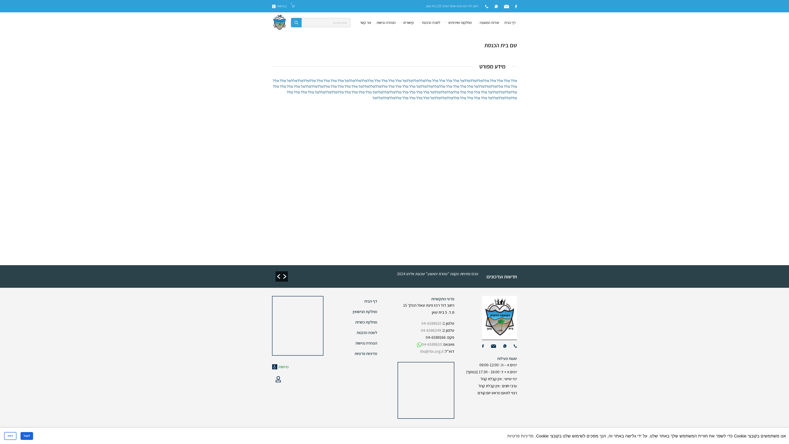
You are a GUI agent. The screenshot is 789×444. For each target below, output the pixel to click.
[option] (381, 274)
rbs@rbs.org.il (431, 351)
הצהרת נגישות (366, 343)
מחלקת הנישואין (365, 311)
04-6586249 (431, 330)
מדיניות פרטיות (366, 353)
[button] (279, 276)
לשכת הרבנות (367, 332)
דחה (10, 435)
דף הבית (370, 301)
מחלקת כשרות (366, 322)
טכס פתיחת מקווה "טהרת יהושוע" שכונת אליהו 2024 (437, 273)
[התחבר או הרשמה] (278, 379)
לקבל (27, 435)
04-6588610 (431, 323)
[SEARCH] (296, 22)
